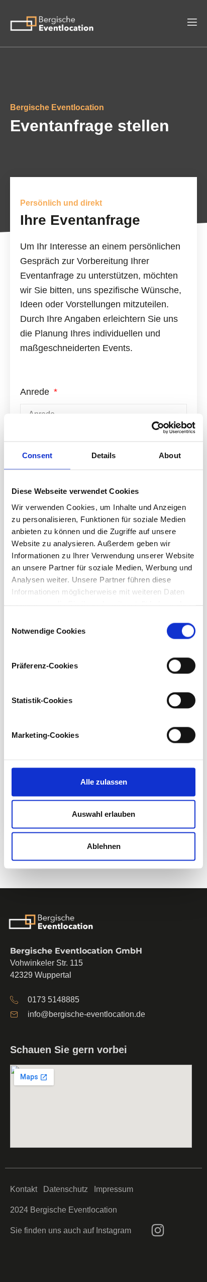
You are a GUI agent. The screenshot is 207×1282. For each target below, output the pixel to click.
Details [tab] (103, 455)
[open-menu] (191, 23)
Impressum (113, 1189)
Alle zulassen (103, 782)
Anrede (36, 392)
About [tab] (170, 455)
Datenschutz (65, 1189)
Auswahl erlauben (103, 814)
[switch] (181, 665)
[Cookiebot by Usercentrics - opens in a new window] (151, 427)
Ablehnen (104, 846)
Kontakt (23, 1189)
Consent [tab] (37, 455)
